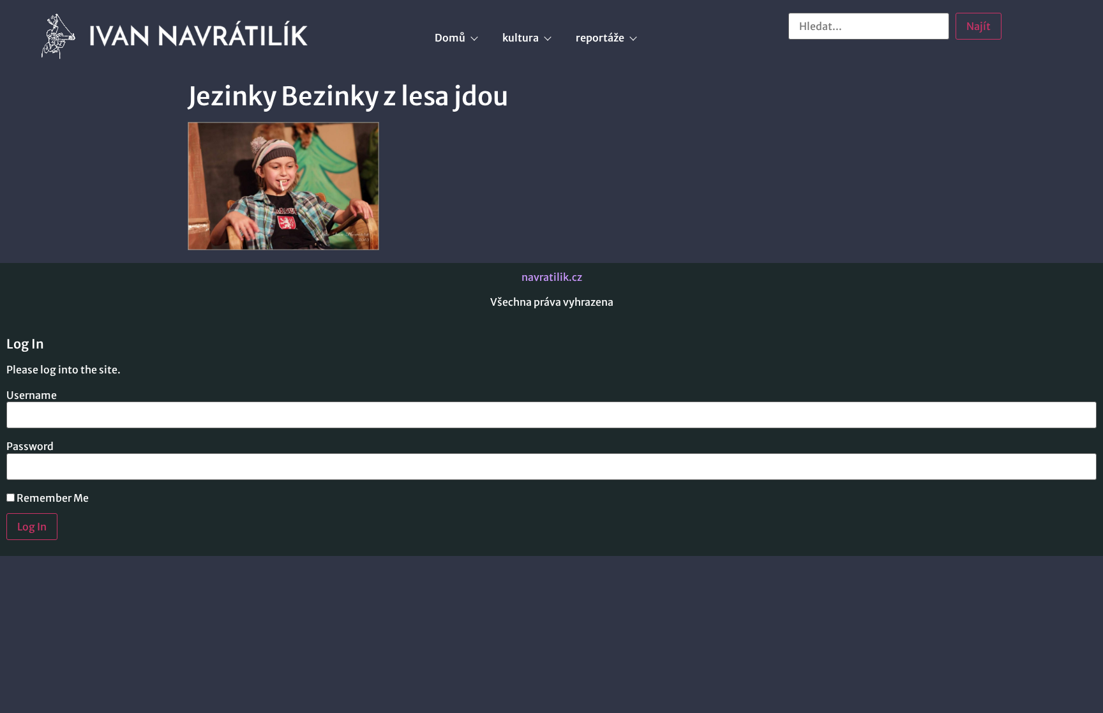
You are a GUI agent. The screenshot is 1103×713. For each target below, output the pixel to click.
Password (30, 446)
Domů (450, 37)
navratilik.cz (551, 277)
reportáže (600, 37)
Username (31, 395)
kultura (520, 37)
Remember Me (52, 498)
